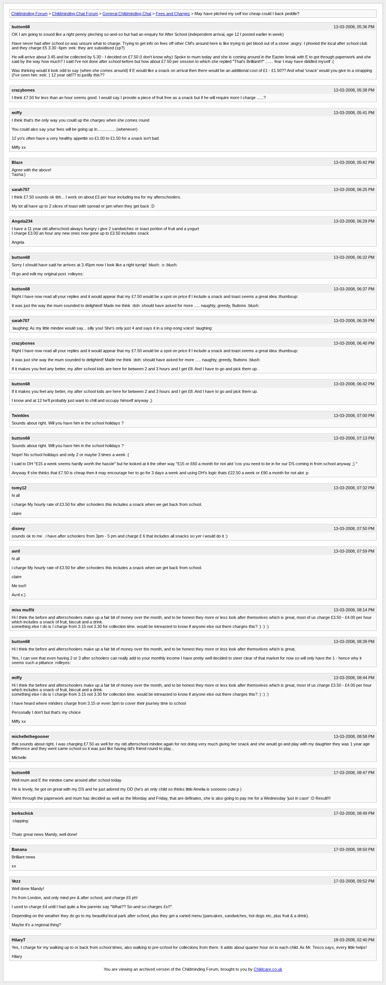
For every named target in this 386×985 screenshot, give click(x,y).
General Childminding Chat (127, 13)
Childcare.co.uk (268, 969)
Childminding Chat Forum (75, 13)
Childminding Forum (29, 13)
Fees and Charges (173, 13)
